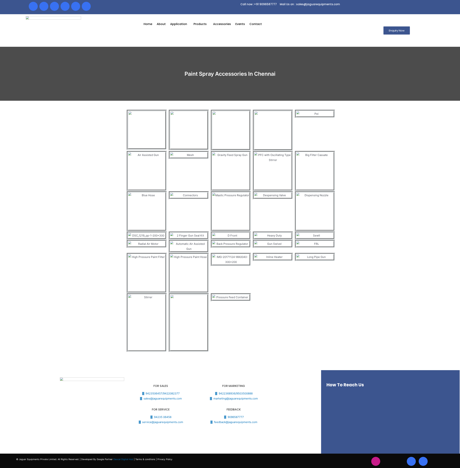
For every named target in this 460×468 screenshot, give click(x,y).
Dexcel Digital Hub (123, 459)
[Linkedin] (65, 6)
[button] (396, 30)
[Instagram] (375, 461)
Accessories (222, 24)
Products (200, 24)
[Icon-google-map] (75, 6)
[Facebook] (33, 6)
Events (240, 24)
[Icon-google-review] (86, 6)
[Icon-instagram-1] (43, 6)
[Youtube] (54, 6)
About (161, 24)
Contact (255, 24)
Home (148, 24)
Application (178, 24)
